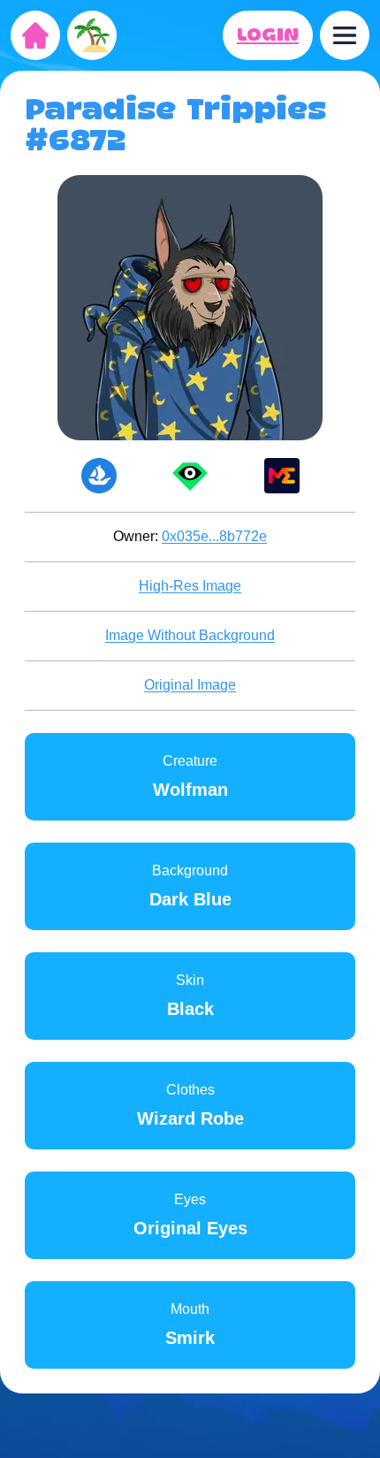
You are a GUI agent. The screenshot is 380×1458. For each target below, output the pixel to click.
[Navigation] (344, 35)
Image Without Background (190, 635)
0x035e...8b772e (214, 536)
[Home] (35, 35)
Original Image (190, 684)
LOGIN (268, 35)
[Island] (92, 35)
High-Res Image (190, 585)
